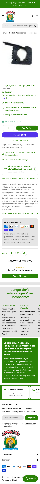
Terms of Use (30, 424)
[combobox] (20, 25)
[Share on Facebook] (11, 253)
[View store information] (34, 169)
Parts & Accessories (17, 33)
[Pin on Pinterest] (24, 253)
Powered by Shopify (10, 480)
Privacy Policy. (7, 426)
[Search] (35, 26)
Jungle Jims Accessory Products (21, 477)
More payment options (20, 140)
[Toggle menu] (3, 16)
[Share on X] (17, 253)
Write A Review (20, 276)
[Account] (32, 16)
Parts (9, 88)
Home (4, 33)
